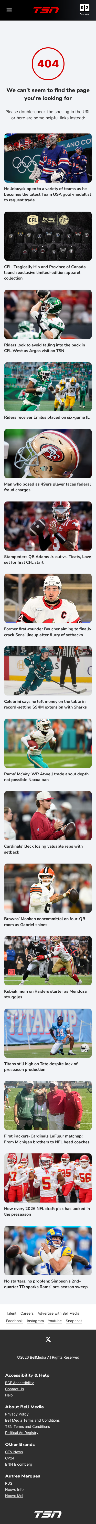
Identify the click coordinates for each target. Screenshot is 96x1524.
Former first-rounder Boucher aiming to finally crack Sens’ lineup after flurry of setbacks (47, 632)
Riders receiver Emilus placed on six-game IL (47, 417)
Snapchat (74, 1321)
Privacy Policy (17, 1414)
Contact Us (14, 1389)
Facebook (14, 1321)
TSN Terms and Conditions (27, 1426)
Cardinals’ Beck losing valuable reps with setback (43, 849)
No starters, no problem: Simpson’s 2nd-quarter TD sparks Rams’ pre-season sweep (46, 1284)
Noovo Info (14, 1489)
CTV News (14, 1452)
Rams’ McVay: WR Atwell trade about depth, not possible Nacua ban (47, 777)
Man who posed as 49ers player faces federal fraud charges (47, 487)
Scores (84, 14)
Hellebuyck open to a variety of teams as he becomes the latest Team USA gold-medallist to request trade (47, 194)
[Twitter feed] (48, 1339)
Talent (11, 1313)
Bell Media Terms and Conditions (32, 1420)
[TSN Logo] (46, 10)
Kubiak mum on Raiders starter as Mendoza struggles (45, 994)
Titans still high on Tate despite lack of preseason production (41, 1066)
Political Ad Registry (21, 1432)
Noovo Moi (14, 1495)
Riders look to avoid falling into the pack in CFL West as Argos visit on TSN (44, 348)
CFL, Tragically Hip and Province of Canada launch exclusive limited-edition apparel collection (45, 272)
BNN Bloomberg (18, 1464)
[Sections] (9, 10)
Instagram (35, 1321)
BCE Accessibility (19, 1382)
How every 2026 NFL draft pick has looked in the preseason (47, 1211)
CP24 (9, 1458)
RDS (8, 1483)
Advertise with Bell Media (59, 1313)
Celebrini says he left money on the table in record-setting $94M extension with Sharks (45, 704)
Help (9, 1395)
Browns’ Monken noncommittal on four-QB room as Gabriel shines (44, 921)
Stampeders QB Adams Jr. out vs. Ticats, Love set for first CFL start (47, 559)
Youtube (55, 1321)
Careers (27, 1313)
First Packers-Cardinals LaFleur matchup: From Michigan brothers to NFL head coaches (47, 1139)
